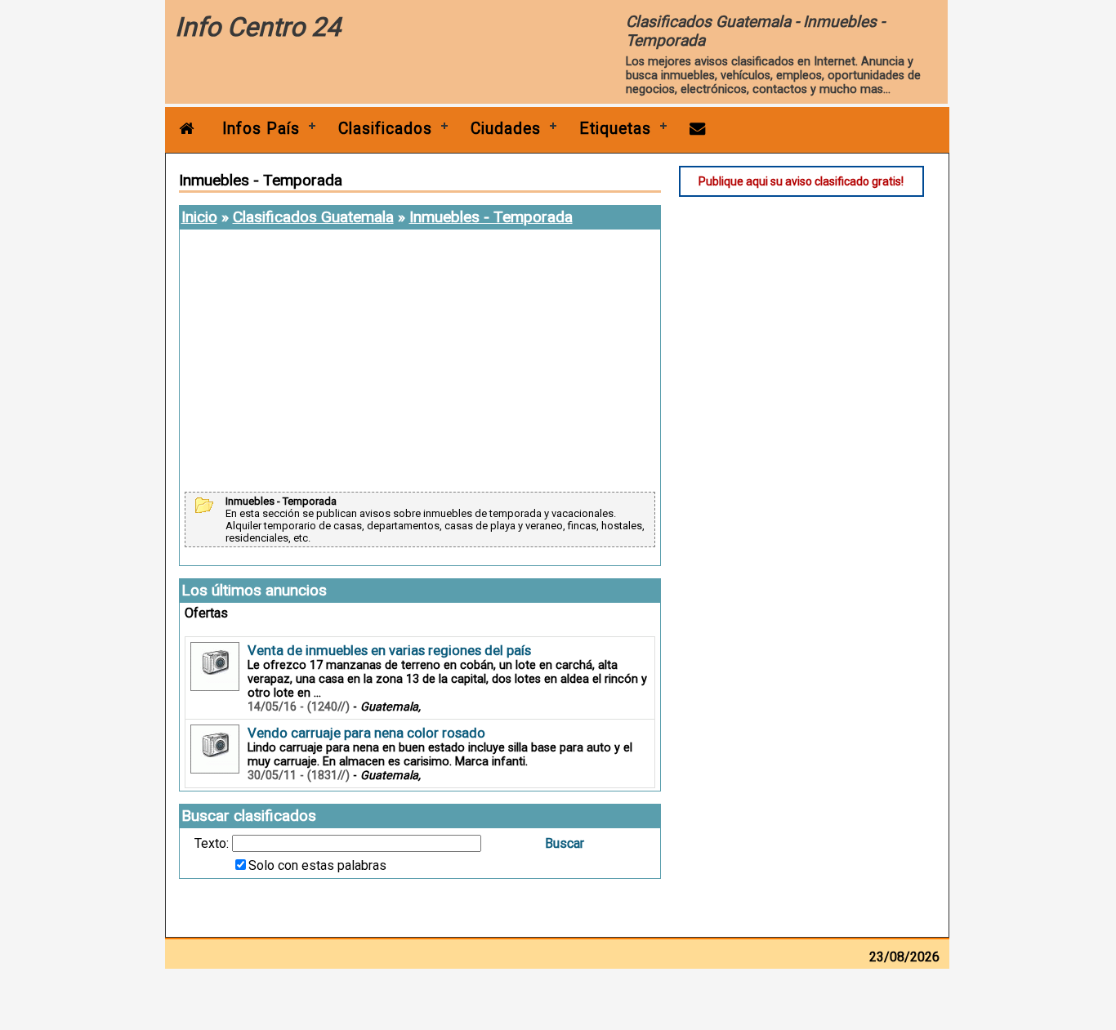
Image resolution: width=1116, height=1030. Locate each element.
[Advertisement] (420, 361)
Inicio (199, 216)
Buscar (564, 843)
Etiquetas (615, 128)
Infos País (261, 128)
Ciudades (506, 128)
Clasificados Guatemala (313, 216)
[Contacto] (698, 128)
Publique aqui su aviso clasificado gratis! (801, 181)
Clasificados (385, 128)
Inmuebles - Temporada (491, 216)
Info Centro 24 (258, 26)
